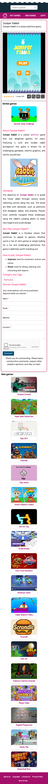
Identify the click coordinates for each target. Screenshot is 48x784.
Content (7, 327)
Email (5, 308)
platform (35, 135)
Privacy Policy (37, 777)
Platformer (8, 280)
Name (6, 299)
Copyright (16, 777)
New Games (30, 15)
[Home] (4, 15)
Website (6, 318)
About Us (7, 777)
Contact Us (26, 777)
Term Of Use (23, 781)
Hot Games (15, 15)
